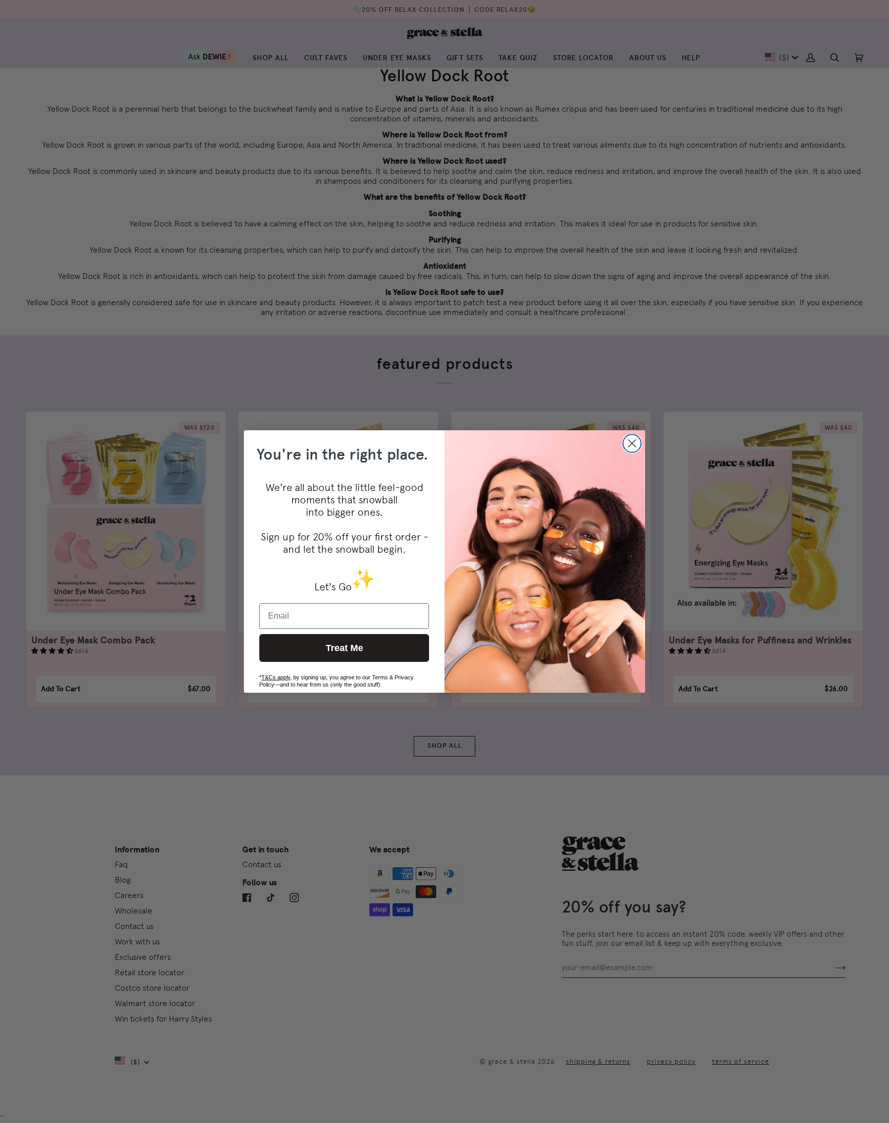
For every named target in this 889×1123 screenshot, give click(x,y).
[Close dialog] (632, 443)
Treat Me (344, 648)
